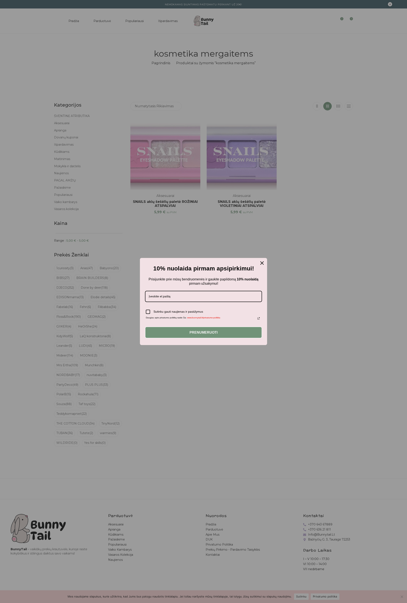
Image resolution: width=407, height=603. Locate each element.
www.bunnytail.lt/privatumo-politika (203, 317)
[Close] (262, 263)
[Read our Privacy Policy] (258, 318)
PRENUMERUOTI (203, 332)
